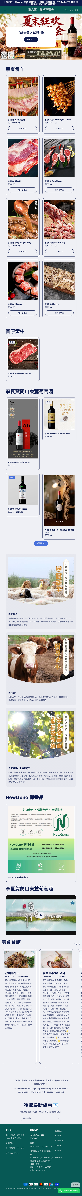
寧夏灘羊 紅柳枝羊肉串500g (55, 243)
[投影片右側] (45, 1067)
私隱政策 (58, 1145)
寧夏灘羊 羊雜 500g (52, 304)
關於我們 (58, 1130)
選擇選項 (22, 128)
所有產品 (30, 39)
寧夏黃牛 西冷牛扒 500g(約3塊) (19, 373)
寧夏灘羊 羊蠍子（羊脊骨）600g (19, 243)
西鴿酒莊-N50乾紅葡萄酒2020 (19, 462)
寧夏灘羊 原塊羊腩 (14, 181)
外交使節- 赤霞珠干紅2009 (17, 509)
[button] (4, 9)
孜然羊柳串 (12, 973)
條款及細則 (59, 1140)
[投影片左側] (36, 1067)
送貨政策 (58, 1135)
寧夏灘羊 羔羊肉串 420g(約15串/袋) (58, 120)
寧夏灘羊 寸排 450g (15, 304)
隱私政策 (49, 1188)
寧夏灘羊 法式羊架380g (53, 181)
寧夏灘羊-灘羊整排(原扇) (17, 120)
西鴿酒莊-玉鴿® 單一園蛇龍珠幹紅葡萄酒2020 (59, 531)
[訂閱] (58, 1118)
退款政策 (58, 1150)
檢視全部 (41, 543)
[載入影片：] (41, 915)
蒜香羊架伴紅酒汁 (54, 973)
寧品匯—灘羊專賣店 (17, 1188)
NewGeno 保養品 (17, 877)
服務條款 (56, 1188)
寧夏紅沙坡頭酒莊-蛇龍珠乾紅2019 (57, 434)
